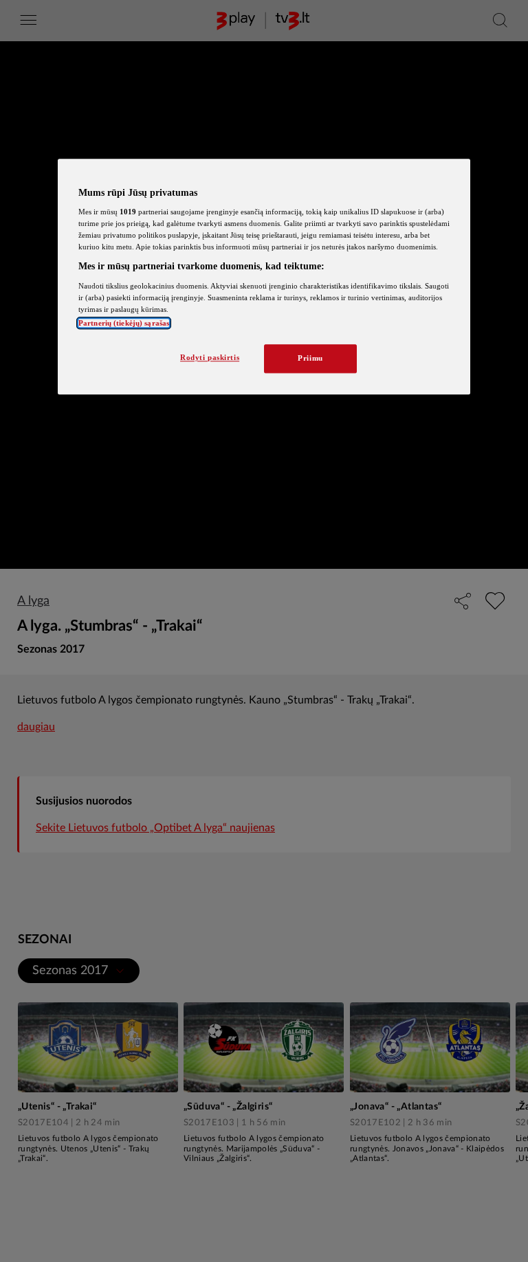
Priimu (310, 358)
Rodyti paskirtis (209, 358)
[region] (264, 277)
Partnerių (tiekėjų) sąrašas (123, 323)
